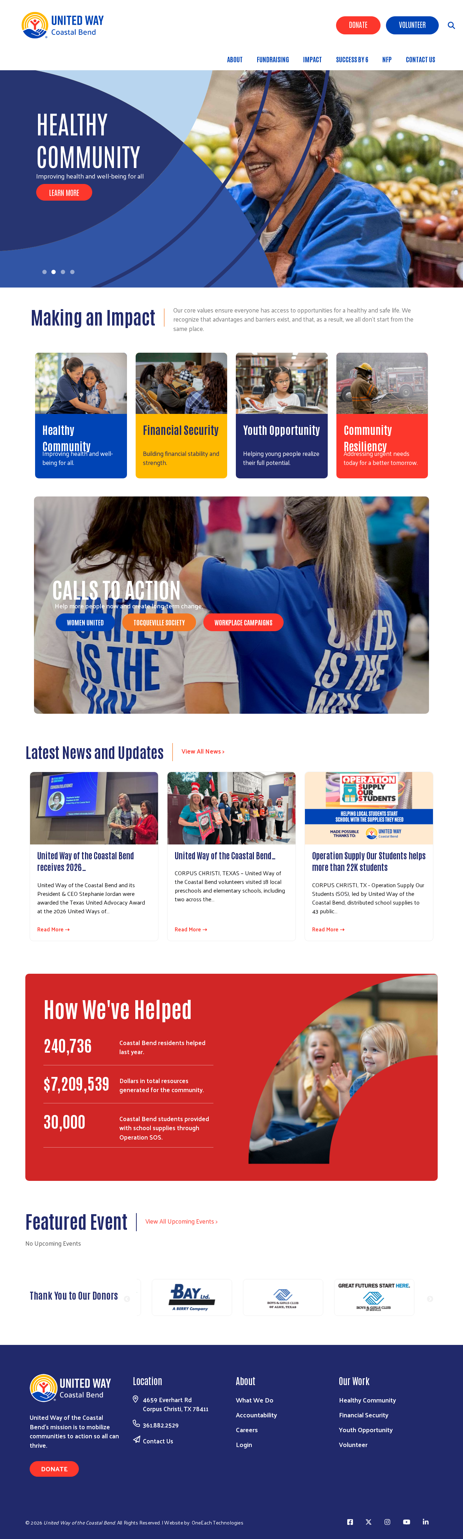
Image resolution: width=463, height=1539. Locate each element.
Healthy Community (367, 1399)
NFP (387, 59)
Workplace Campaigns (243, 622)
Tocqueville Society (159, 622)
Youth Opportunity (281, 429)
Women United (85, 622)
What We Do (254, 1399)
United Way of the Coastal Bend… (225, 855)
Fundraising (273, 59)
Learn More (64, 192)
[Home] (65, 25)
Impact (312, 59)
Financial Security (180, 429)
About (235, 59)
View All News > (203, 751)
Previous (127, 1299)
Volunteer (412, 24)
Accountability (256, 1414)
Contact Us (420, 59)
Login (244, 1444)
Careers (247, 1429)
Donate (358, 24)
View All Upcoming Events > (181, 1221)
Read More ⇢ (53, 929)
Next (430, 1299)
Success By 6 (352, 59)
